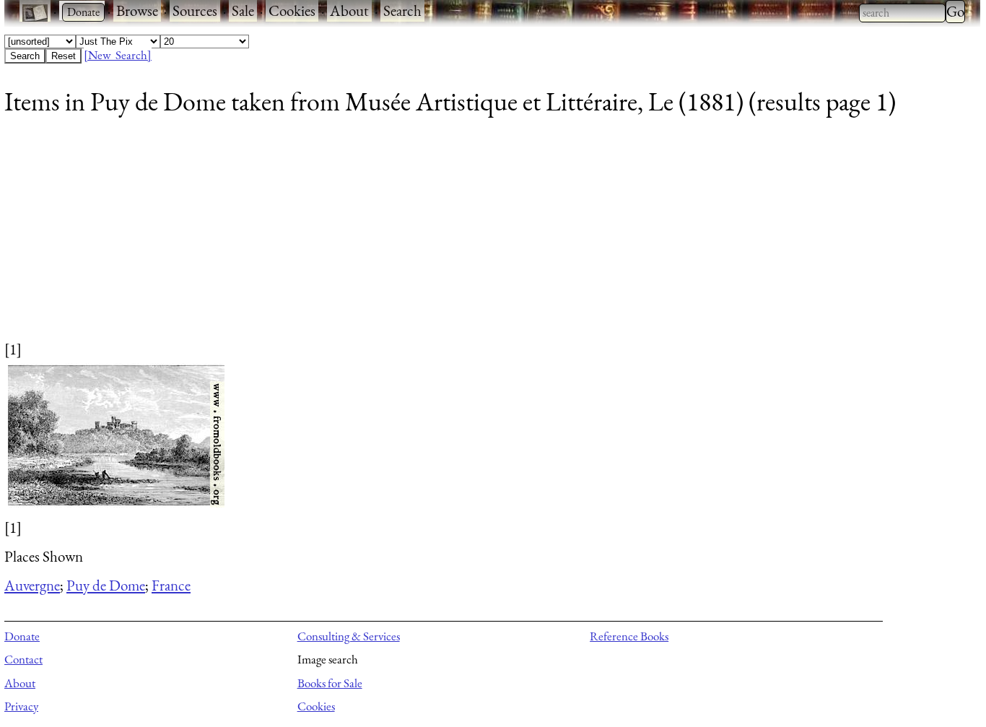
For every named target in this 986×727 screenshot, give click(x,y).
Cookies (292, 10)
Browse (137, 10)
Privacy (21, 706)
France (171, 585)
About (349, 10)
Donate (22, 636)
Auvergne (32, 585)
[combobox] (902, 13)
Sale (243, 10)
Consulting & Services (348, 636)
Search (402, 10)
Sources (195, 10)
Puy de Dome (105, 585)
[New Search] (118, 55)
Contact (23, 659)
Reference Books (629, 636)
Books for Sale (329, 683)
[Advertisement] (437, 237)
